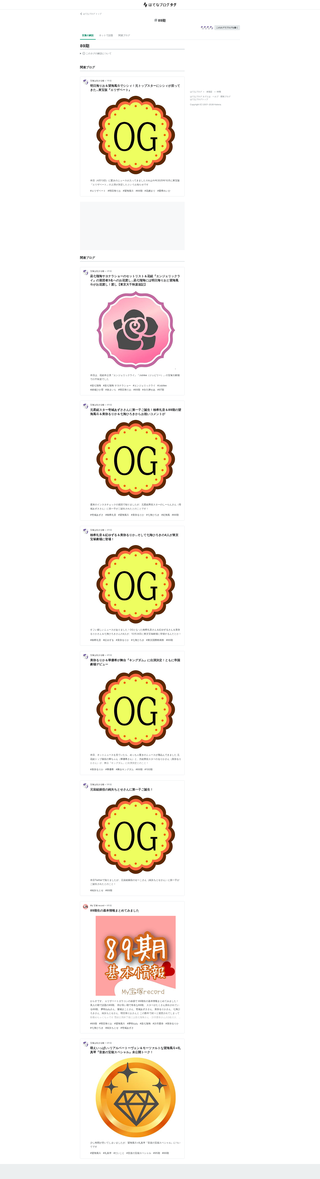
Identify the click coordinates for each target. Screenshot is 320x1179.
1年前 (109, 80)
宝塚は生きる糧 (97, 80)
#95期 (156, 1153)
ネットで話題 (106, 35)
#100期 (148, 769)
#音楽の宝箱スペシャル (138, 1153)
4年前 (109, 404)
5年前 (109, 784)
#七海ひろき (152, 514)
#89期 (139, 190)
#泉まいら (110, 389)
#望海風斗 (128, 190)
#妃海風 (165, 514)
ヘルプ (215, 96)
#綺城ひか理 (96, 389)
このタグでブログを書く (227, 27)
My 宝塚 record (97, 905)
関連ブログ (124, 35)
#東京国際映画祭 (155, 640)
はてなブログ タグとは (200, 96)
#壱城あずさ (96, 514)
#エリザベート (98, 190)
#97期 (160, 389)
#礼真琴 (107, 1153)
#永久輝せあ (148, 389)
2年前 (109, 271)
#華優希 (109, 769)
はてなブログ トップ (92, 13)
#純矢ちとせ (96, 890)
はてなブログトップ (199, 99)
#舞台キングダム (125, 769)
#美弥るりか (137, 514)
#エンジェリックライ (144, 385)
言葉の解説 (88, 35)
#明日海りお (114, 190)
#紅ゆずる (108, 640)
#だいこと (119, 1153)
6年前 (109, 905)
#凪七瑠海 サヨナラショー (117, 385)
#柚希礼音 (110, 514)
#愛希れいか (163, 190)
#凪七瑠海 (95, 385)
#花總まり (149, 190)
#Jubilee (162, 385)
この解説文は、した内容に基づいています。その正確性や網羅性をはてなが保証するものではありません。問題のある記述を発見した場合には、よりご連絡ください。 (96, 54)
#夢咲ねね (132, 1023)
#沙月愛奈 (158, 1023)
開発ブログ (225, 96)
